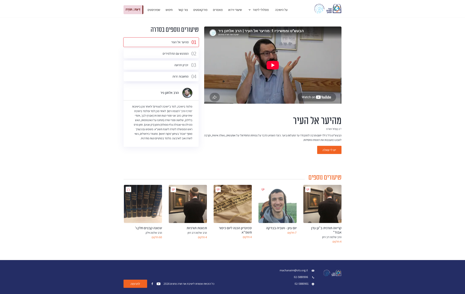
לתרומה (135, 284)
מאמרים (218, 10)
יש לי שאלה (329, 150)
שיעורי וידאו (235, 10)
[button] (258, 10)
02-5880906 (301, 277)
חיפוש (169, 10)
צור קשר (183, 10)
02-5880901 (302, 284)
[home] (327, 8)
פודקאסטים (200, 10)
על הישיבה (281, 10)
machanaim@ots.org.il (294, 270)
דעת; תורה (133, 10)
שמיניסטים (153, 10)
